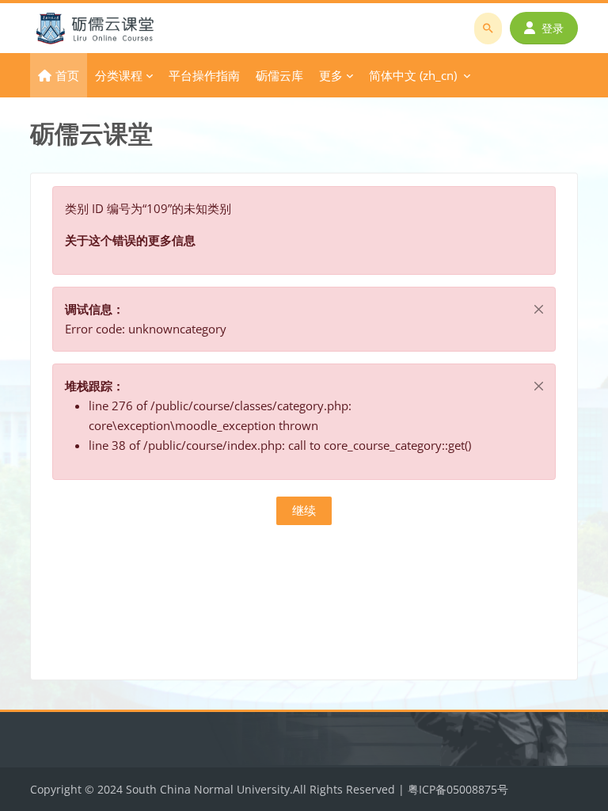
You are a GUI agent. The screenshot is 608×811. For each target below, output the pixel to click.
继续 (304, 510)
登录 (553, 28)
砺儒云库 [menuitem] (279, 75)
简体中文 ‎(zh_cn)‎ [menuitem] (413, 75)
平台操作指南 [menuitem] (204, 75)
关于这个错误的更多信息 (130, 240)
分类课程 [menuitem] (118, 75)
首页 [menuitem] (67, 75)
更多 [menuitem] (331, 75)
